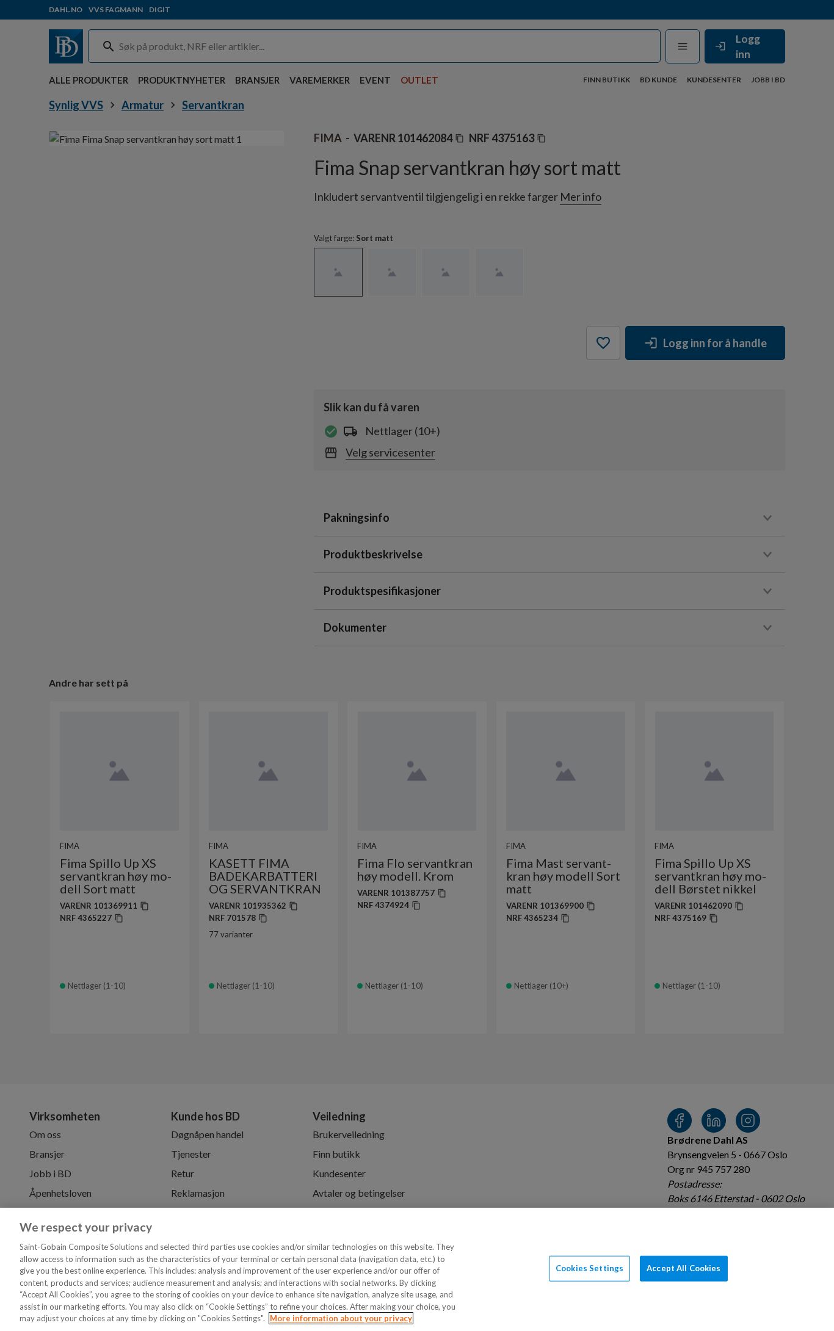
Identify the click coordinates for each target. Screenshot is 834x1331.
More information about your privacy (341, 1318)
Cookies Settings (589, 1268)
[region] (417, 1269)
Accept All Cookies (683, 1268)
